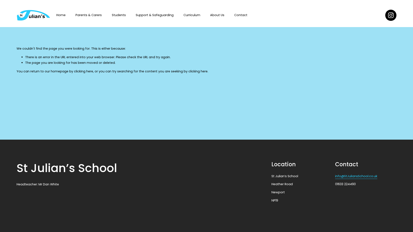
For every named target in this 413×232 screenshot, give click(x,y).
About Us (217, 15)
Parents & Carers (89, 15)
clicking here (83, 71)
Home (61, 15)
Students (119, 15)
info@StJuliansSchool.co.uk (356, 176)
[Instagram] (390, 15)
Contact (240, 15)
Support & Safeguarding (155, 15)
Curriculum (191, 15)
